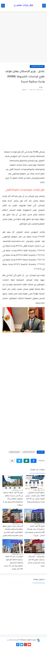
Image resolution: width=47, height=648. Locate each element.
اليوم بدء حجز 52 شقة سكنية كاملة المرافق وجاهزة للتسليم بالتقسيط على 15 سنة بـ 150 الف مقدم (13, 563)
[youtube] (29, 644)
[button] (34, 461)
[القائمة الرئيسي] (44, 6)
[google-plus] (25, 644)
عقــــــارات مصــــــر (23, 5)
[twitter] (21, 644)
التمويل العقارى (14, 452)
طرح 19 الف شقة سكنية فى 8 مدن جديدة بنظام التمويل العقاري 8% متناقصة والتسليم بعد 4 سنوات (13, 499)
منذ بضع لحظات (38, 490)
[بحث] (3, 6)
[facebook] (17, 644)
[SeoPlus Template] (38, 640)
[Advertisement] (23, 37)
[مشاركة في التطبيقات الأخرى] (12, 461)
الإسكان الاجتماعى (37, 66)
